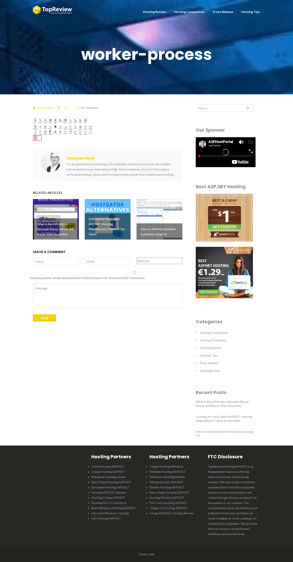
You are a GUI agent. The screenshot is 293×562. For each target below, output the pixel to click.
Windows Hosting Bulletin (167, 477)
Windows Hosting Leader (108, 477)
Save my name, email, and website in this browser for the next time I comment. (87, 278)
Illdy (151, 554)
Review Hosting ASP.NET (166, 487)
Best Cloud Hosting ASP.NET (111, 482)
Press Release (223, 12)
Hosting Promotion (213, 340)
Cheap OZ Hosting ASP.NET (168, 508)
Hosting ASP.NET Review (108, 492)
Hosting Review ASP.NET (166, 497)
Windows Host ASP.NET (166, 482)
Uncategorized (210, 370)
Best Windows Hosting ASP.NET (113, 508)
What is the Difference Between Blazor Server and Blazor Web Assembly (222, 403)
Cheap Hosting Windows (166, 466)
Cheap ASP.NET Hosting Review (171, 513)
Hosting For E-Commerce (108, 503)
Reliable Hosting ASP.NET (167, 471)
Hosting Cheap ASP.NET (108, 497)
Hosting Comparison (189, 12)
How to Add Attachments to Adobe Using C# (224, 433)
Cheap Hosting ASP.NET (108, 471)
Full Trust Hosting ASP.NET (168, 503)
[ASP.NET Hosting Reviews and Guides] (52, 9)
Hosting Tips (250, 12)
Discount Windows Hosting (110, 513)
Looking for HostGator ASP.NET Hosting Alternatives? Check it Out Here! (224, 418)
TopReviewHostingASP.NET (227, 466)
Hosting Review (154, 12)
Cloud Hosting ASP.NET (107, 466)
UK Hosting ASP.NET (106, 518)
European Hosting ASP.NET (110, 487)
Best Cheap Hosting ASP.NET (169, 492)
